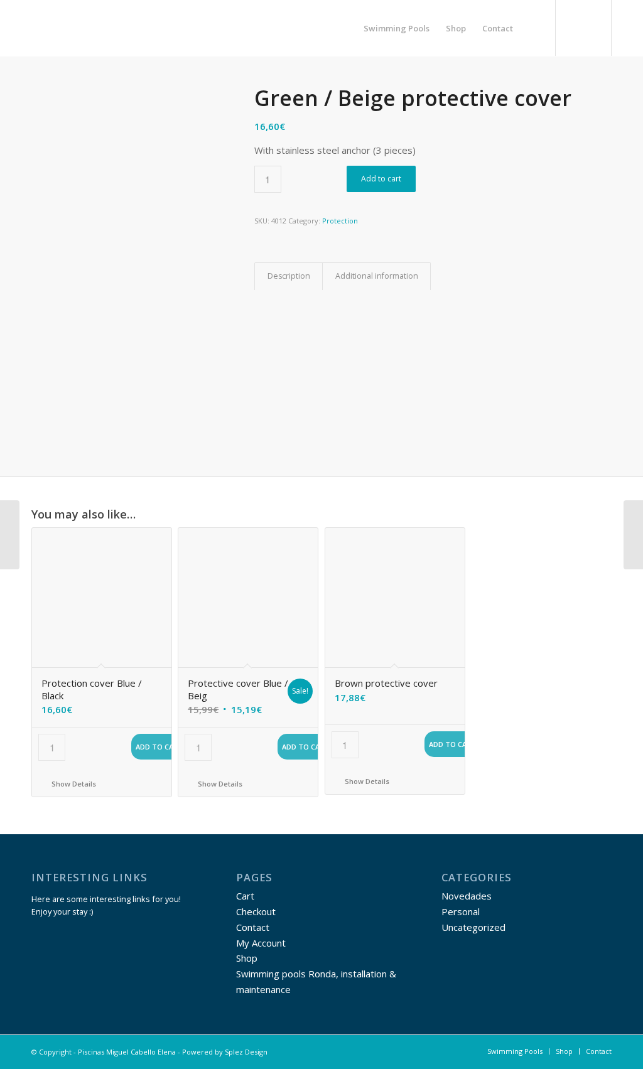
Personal (460, 911)
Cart (245, 895)
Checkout (256, 911)
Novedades (466, 895)
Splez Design (246, 1051)
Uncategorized (473, 927)
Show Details (73, 783)
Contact (252, 927)
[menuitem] (396, 28)
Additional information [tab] (376, 276)
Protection (340, 220)
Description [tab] (288, 276)
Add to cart (381, 178)
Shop (246, 958)
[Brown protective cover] (633, 534)
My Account (261, 943)
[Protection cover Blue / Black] (9, 534)
